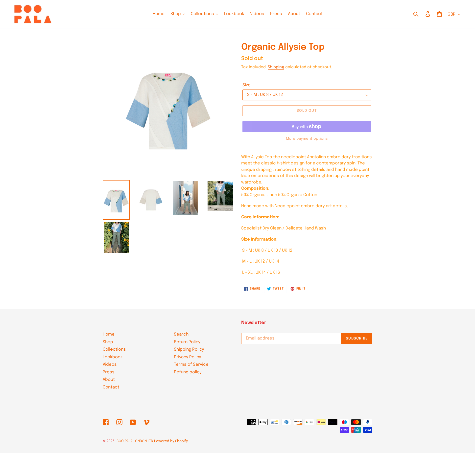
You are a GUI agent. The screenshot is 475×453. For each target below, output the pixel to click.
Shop (108, 342)
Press (109, 372)
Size (246, 85)
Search (181, 334)
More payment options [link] (307, 139)
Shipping (276, 67)
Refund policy (188, 372)
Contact (111, 387)
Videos (110, 364)
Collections (114, 349)
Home (109, 334)
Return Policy (187, 342)
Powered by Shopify (171, 441)
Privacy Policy (187, 357)
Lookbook (113, 357)
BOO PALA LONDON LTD (135, 441)
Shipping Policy (189, 349)
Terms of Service (191, 364)
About (109, 380)
